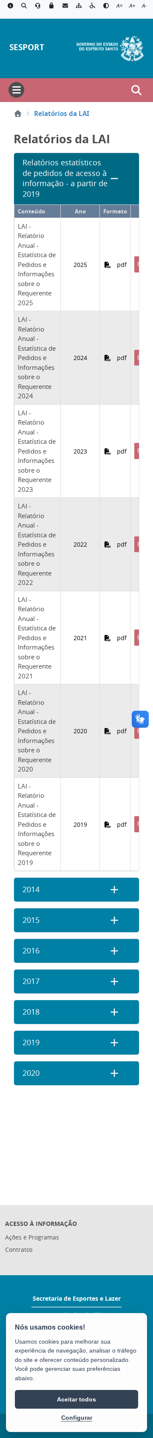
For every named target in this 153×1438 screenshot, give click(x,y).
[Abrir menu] (16, 90)
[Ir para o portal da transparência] (23, 6)
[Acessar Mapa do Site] (78, 6)
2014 (31, 889)
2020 (31, 1073)
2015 (31, 920)
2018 (31, 1012)
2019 (31, 1042)
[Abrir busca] (136, 90)
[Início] (18, 113)
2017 (31, 981)
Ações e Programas (32, 1237)
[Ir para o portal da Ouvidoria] (37, 6)
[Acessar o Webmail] (65, 6)
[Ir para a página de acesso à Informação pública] (10, 6)
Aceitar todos (76, 1399)
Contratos (19, 1249)
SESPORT (26, 47)
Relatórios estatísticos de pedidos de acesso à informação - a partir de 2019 (65, 178)
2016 (31, 951)
